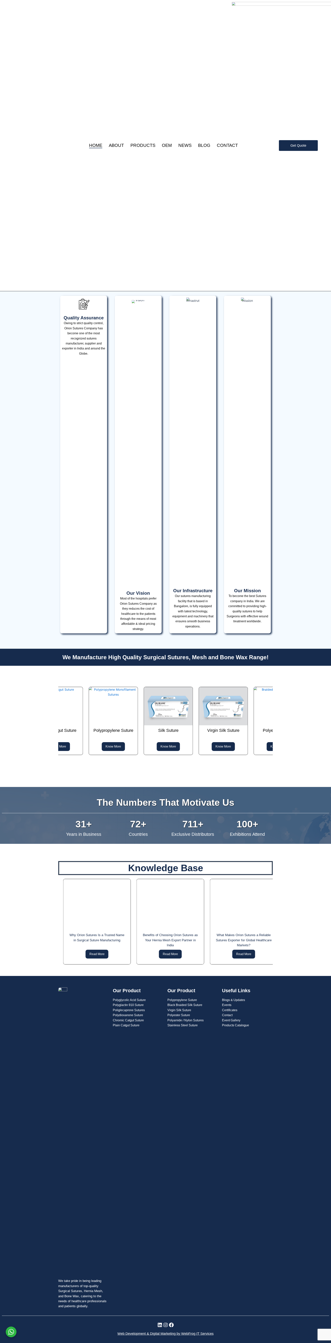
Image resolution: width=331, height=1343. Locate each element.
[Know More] (63, 706)
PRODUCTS (142, 145)
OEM (167, 145)
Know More (64, 746)
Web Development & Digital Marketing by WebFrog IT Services (165, 1334)
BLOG (204, 145)
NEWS (185, 145)
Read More (92, 954)
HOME (95, 145)
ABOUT (116, 145)
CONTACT (227, 145)
